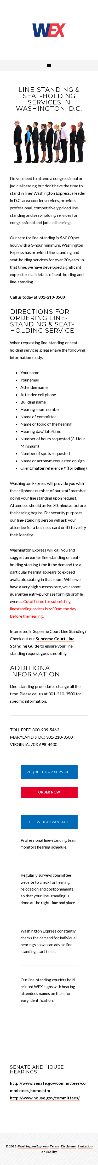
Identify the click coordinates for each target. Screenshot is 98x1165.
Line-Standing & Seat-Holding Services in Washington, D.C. (49, 99)
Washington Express (33, 1146)
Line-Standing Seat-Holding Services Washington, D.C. (49, 30)
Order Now (49, 792)
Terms (54, 1146)
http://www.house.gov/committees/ (45, 1097)
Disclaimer (68, 1146)
